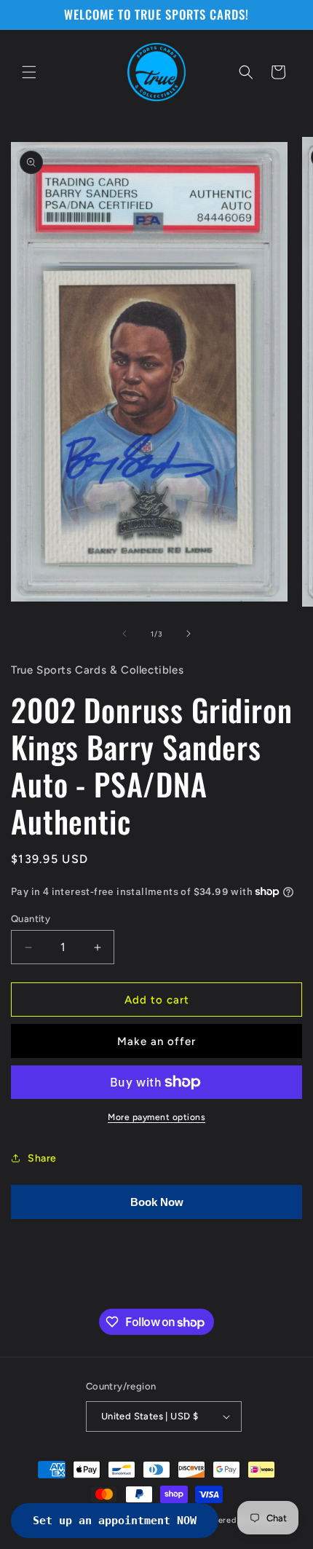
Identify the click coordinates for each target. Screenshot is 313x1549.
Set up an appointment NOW (115, 1520)
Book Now (156, 1202)
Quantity (30, 918)
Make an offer (156, 1041)
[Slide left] (124, 634)
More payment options (156, 1117)
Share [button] (42, 1158)
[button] (29, 72)
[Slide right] (189, 634)
